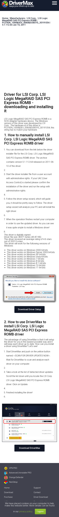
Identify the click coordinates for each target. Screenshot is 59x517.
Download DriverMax (29, 448)
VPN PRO (13, 468)
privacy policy (25, 511)
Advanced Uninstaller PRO (20, 473)
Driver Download (41, 497)
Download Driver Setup (29, 309)
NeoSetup (13, 482)
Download (8, 492)
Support (37, 488)
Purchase (8, 497)
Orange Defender (16, 477)
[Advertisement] (29, 60)
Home (6, 488)
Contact (37, 492)
